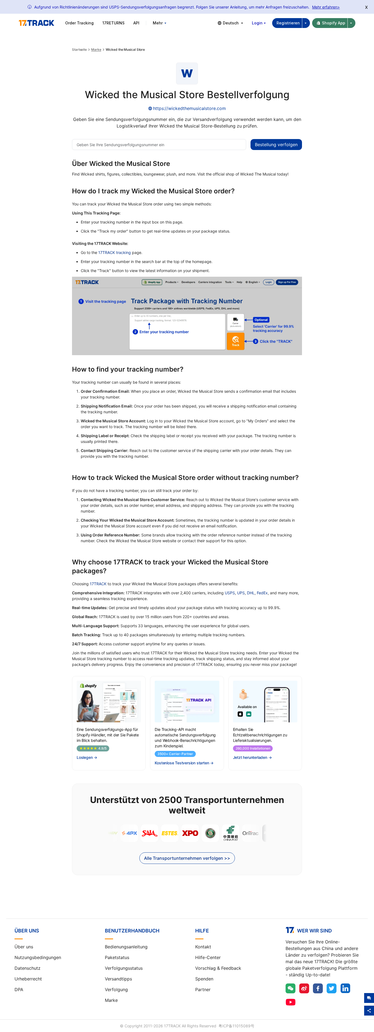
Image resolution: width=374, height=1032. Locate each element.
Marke (96, 50)
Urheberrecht (28, 979)
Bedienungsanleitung (126, 946)
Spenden (204, 979)
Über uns (24, 946)
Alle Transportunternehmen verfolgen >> (187, 858)
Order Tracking (79, 23)
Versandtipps (118, 979)
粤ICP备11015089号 (236, 1025)
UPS (241, 592)
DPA (19, 989)
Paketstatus (117, 957)
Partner (203, 989)
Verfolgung (116, 989)
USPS (230, 592)
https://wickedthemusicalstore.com (189, 108)
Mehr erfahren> (326, 7)
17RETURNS (113, 23)
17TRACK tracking (114, 252)
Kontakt (203, 946)
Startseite (79, 50)
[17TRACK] (36, 23)
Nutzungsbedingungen (38, 957)
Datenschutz (28, 968)
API (136, 23)
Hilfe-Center (208, 957)
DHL (251, 592)
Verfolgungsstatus (124, 968)
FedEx (262, 592)
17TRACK (98, 583)
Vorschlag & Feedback (218, 968)
